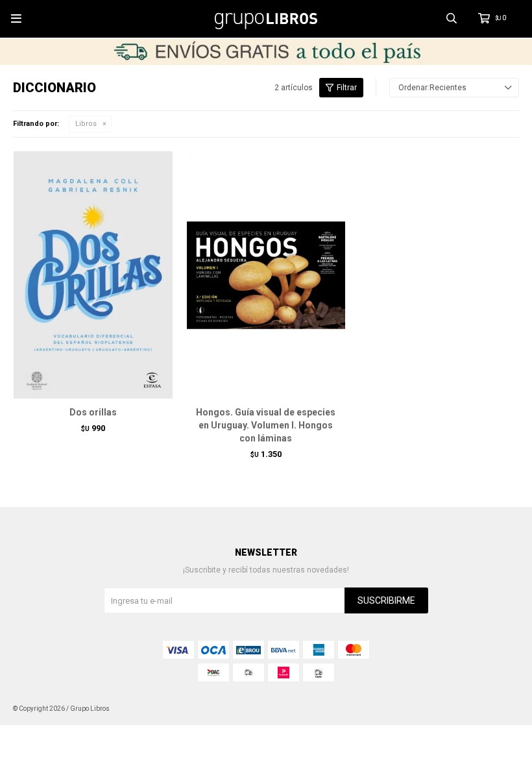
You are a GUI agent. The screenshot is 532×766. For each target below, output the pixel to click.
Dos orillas (93, 412)
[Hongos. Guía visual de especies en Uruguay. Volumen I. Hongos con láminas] (266, 275)
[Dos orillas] (93, 275)
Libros (86, 123)
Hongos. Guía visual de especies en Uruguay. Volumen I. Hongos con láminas (265, 425)
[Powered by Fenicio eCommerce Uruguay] (499, 709)
